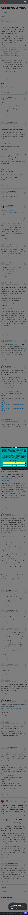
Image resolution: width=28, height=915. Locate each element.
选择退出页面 (21, 459)
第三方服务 (7, 459)
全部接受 (14, 463)
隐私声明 (20, 456)
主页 (7, 2)
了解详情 (20, 453)
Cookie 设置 (14, 465)
